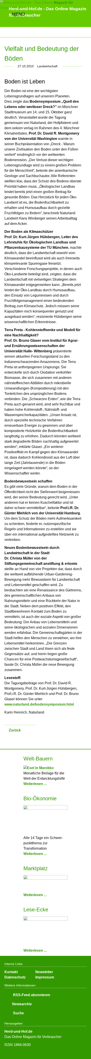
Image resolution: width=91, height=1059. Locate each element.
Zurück (15, 730)
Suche (18, 1013)
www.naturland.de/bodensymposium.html (39, 704)
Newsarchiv (22, 1004)
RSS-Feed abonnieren (31, 995)
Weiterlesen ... (35, 784)
